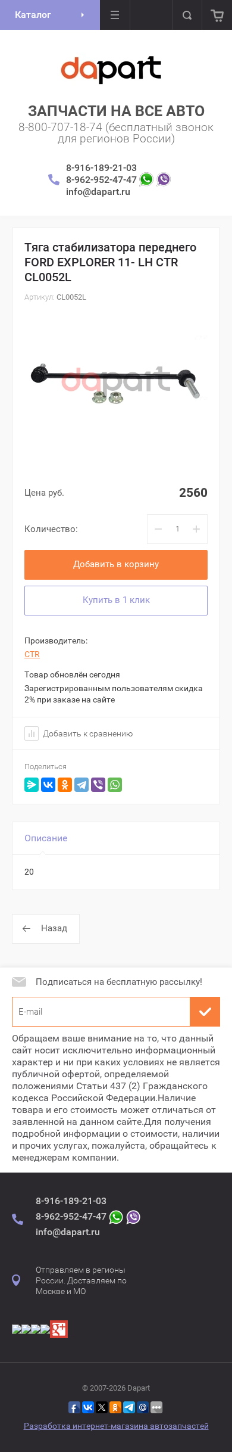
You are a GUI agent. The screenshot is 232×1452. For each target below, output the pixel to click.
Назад (54, 928)
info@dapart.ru (98, 191)
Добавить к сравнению (87, 733)
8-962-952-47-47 (101, 179)
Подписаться (205, 1012)
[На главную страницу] (111, 69)
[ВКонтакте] (48, 785)
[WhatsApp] (115, 785)
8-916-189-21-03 (101, 167)
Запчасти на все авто (116, 111)
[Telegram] (81, 785)
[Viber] (98, 785)
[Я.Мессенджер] (31, 785)
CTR (32, 654)
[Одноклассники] (65, 785)
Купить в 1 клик (116, 600)
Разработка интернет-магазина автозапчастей (116, 1426)
